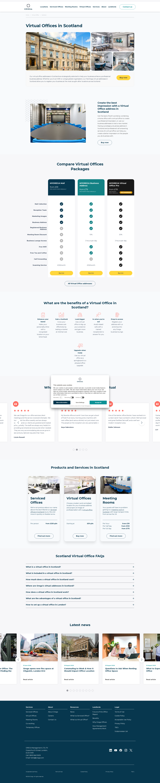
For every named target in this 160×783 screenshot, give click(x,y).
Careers (51, 716)
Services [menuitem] (96, 7)
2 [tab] (77, 450)
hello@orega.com (37, 758)
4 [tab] (83, 450)
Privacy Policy (120, 723)
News (72, 712)
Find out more (44, 536)
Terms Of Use (58, 771)
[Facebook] (120, 750)
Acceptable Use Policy (123, 720)
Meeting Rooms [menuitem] (71, 7)
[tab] (80, 567)
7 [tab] (86, 690)
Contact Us (52, 720)
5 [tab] (86, 450)
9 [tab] (93, 690)
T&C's (132, 771)
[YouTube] (115, 750)
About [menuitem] (103, 7)
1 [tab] (74, 450)
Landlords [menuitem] (112, 7)
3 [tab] (80, 450)
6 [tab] (83, 690)
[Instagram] (125, 750)
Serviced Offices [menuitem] (56, 7)
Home (27, 15)
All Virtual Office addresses (80, 284)
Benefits (95, 718)
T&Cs (116, 727)
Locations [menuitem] (44, 7)
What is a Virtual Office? (79, 720)
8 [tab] (89, 690)
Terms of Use (119, 712)
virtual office (87, 510)
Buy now (123, 78)
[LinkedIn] (110, 750)
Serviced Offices (32, 712)
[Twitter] (131, 750)
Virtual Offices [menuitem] (85, 7)
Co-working (30, 723)
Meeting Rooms (32, 720)
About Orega (53, 712)
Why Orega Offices (99, 722)
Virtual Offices (31, 716)
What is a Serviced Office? (79, 716)
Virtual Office (35, 15)
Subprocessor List (121, 731)
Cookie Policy (120, 716)
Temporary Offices (33, 727)
